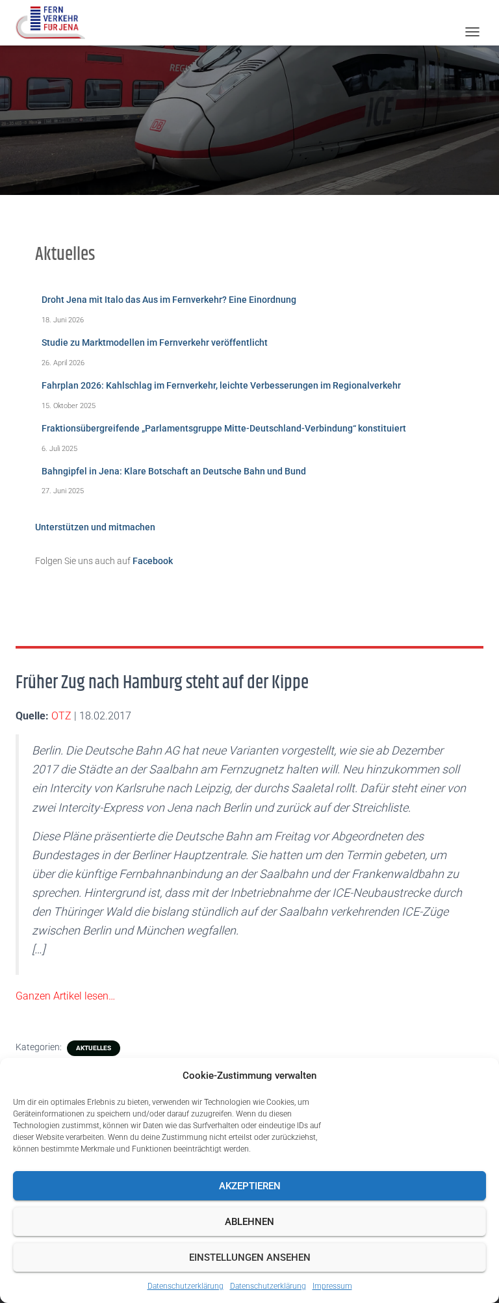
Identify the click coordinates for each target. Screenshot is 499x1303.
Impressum (332, 1286)
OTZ (61, 716)
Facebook (153, 561)
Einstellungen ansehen (250, 1257)
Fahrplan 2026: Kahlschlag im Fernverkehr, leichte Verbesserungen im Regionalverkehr (221, 385)
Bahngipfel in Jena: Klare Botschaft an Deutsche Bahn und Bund (174, 471)
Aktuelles (93, 1047)
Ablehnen (249, 1222)
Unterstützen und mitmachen (95, 527)
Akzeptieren (250, 1186)
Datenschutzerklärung (185, 1286)
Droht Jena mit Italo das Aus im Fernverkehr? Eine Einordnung (169, 299)
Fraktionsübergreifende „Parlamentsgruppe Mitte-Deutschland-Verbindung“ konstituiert (224, 428)
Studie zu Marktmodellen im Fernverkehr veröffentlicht (155, 342)
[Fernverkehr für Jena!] (55, 22)
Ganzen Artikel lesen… (65, 996)
